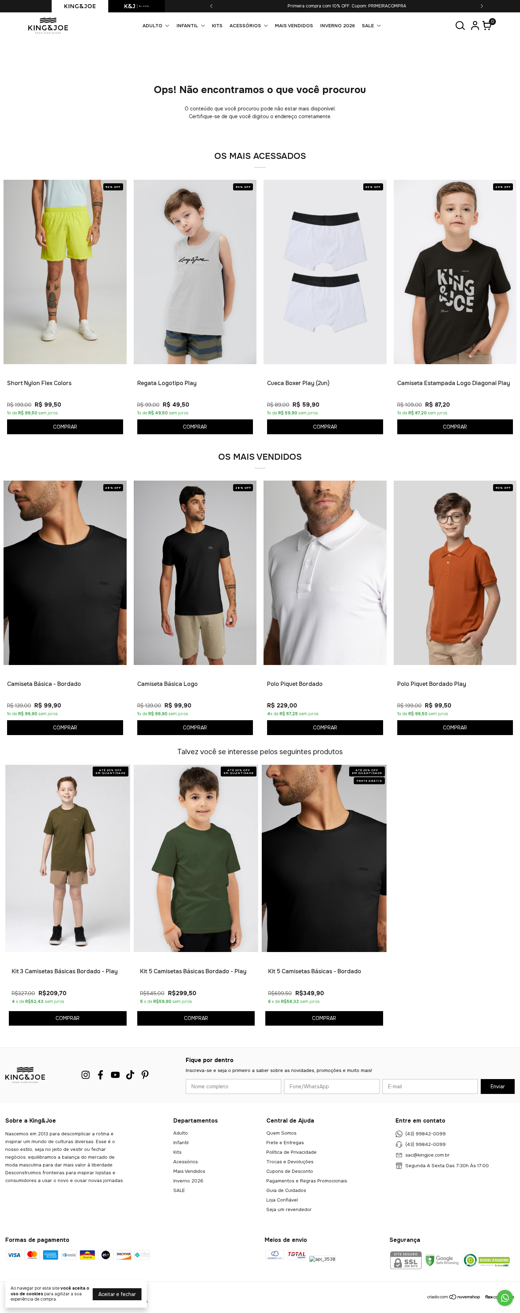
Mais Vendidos (294, 26)
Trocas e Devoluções (289, 1162)
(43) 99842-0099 (425, 1134)
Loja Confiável (282, 1200)
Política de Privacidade (291, 1152)
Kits (217, 26)
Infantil (187, 26)
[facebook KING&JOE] (100, 1075)
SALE (368, 26)
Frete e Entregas (285, 1143)
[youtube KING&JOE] (115, 1075)
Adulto (152, 26)
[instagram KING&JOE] (85, 1075)
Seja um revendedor (289, 1209)
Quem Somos (281, 1133)
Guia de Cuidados (286, 1190)
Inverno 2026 (337, 26)
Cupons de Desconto (289, 1171)
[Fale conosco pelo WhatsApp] (505, 1298)
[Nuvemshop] (454, 1298)
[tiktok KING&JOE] (130, 1075)
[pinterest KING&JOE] (145, 1075)
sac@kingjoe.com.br (427, 1155)
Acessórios (245, 26)
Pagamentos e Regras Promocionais (306, 1181)
